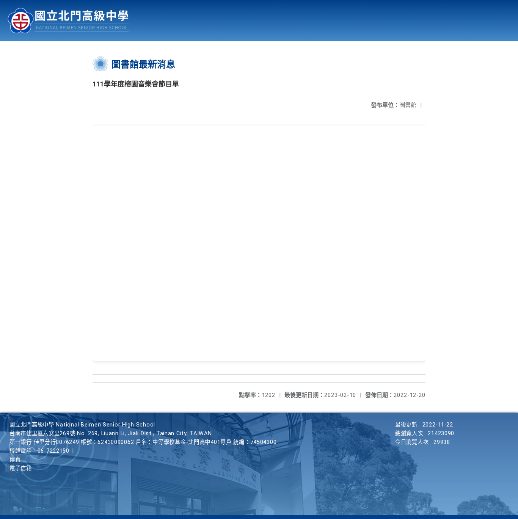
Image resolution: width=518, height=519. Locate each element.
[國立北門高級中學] (68, 20)
